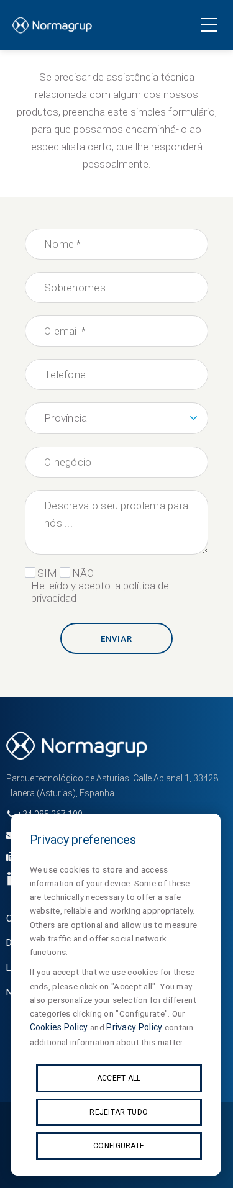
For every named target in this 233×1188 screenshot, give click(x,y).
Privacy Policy (134, 1027)
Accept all (119, 1078)
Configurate (118, 1145)
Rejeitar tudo (118, 1112)
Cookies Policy (59, 1027)
